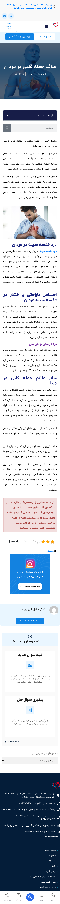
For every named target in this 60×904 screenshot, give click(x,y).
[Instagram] (11, 16)
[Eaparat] (4, 16)
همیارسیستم (11, 741)
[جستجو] (7, 128)
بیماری (50, 550)
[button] (46, 26)
